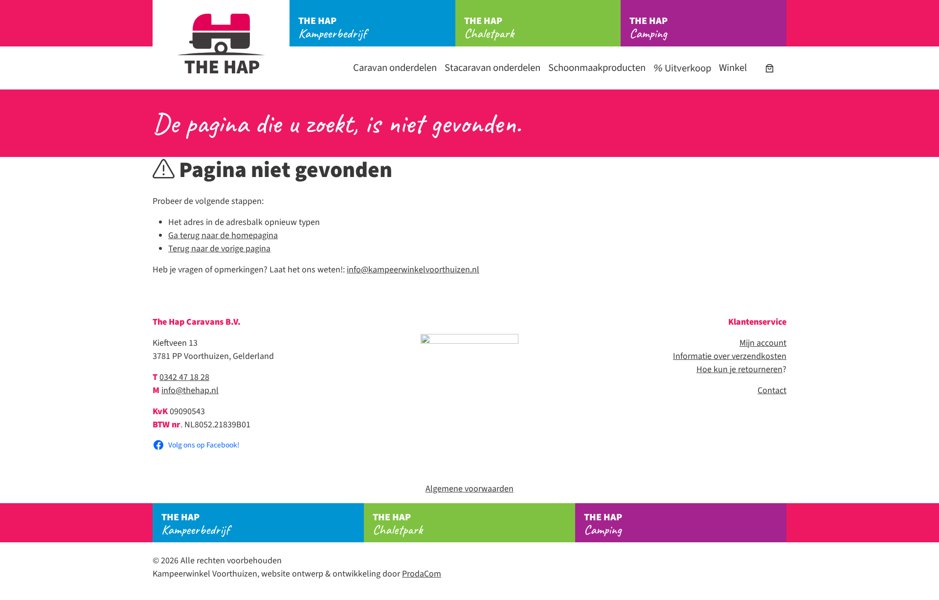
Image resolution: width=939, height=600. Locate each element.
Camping (648, 28)
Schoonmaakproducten (597, 68)
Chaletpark (489, 28)
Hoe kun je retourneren (739, 369)
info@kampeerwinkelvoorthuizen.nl (413, 270)
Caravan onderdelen (395, 68)
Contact (772, 390)
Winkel (733, 68)
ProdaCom (421, 574)
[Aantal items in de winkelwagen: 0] (770, 68)
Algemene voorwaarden (469, 489)
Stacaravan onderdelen (492, 68)
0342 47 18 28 (184, 377)
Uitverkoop (687, 68)
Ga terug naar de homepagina (223, 235)
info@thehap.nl (190, 390)
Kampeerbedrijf (332, 28)
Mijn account (762, 343)
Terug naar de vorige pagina (219, 249)
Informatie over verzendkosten (729, 356)
